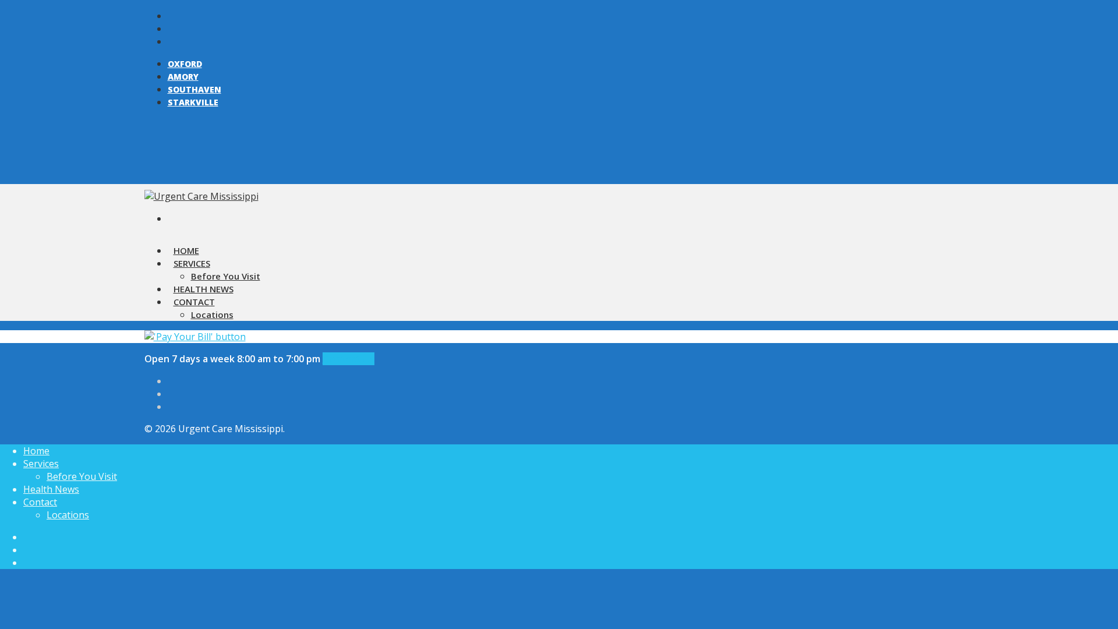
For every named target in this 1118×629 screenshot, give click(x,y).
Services (192, 263)
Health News (51, 489)
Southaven (194, 89)
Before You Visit (82, 476)
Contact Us (348, 358)
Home (36, 450)
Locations (212, 314)
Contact (194, 302)
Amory (183, 76)
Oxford (185, 63)
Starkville (193, 102)
